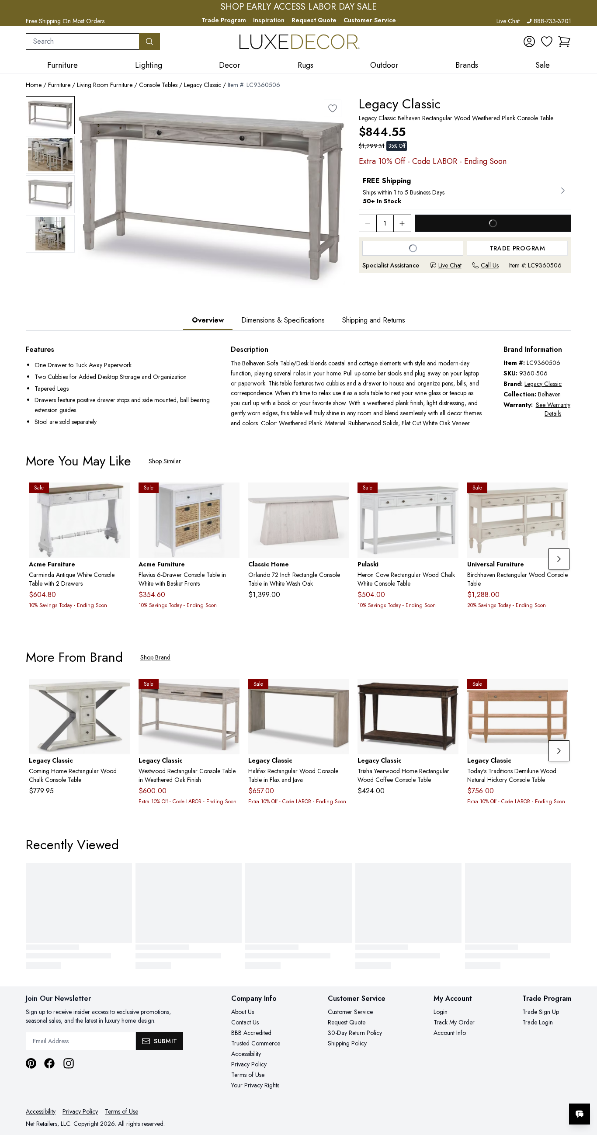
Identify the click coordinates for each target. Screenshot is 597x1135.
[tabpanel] (298, 386)
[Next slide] (558, 558)
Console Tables (158, 84)
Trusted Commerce (255, 1043)
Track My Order (454, 1022)
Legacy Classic (202, 84)
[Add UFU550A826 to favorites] (558, 496)
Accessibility (246, 1053)
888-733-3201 (552, 21)
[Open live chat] (579, 1114)
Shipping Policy (347, 1043)
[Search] (149, 41)
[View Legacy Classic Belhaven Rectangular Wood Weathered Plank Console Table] (50, 115)
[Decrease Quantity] (367, 223)
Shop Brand (155, 657)
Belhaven (549, 394)
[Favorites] (547, 42)
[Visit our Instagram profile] (68, 1063)
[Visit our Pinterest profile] (31, 1063)
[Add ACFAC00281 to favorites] (119, 496)
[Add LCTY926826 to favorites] (119, 692)
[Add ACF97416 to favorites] (229, 496)
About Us (242, 1011)
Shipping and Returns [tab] (373, 320)
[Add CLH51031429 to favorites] (338, 496)
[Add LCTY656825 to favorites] (558, 692)
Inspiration (269, 20)
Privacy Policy (249, 1064)
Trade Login (537, 1022)
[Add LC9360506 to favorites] (332, 108)
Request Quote (314, 20)
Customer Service (370, 20)
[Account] (529, 42)
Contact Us (245, 1022)
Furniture (59, 84)
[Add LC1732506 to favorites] (229, 692)
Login (441, 1011)
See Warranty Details (553, 409)
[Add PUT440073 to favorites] (448, 496)
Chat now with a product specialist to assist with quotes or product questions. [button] (517, 1091)
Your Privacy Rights (255, 1085)
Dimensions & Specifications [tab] (283, 320)
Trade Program (223, 20)
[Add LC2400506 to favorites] (338, 692)
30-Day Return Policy (355, 1032)
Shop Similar (165, 461)
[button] (564, 42)
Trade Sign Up (540, 1011)
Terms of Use (247, 1074)
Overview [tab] (208, 320)
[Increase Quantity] (402, 223)
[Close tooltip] (583, 1087)
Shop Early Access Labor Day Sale (299, 7)
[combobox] (82, 41)
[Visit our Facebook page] (49, 1063)
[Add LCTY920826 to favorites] (448, 692)
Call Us (490, 265)
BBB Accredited (251, 1032)
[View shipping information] (465, 190)
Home (34, 84)
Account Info (450, 1032)
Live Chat (508, 21)
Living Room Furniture (104, 84)
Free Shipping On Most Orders (65, 21)
